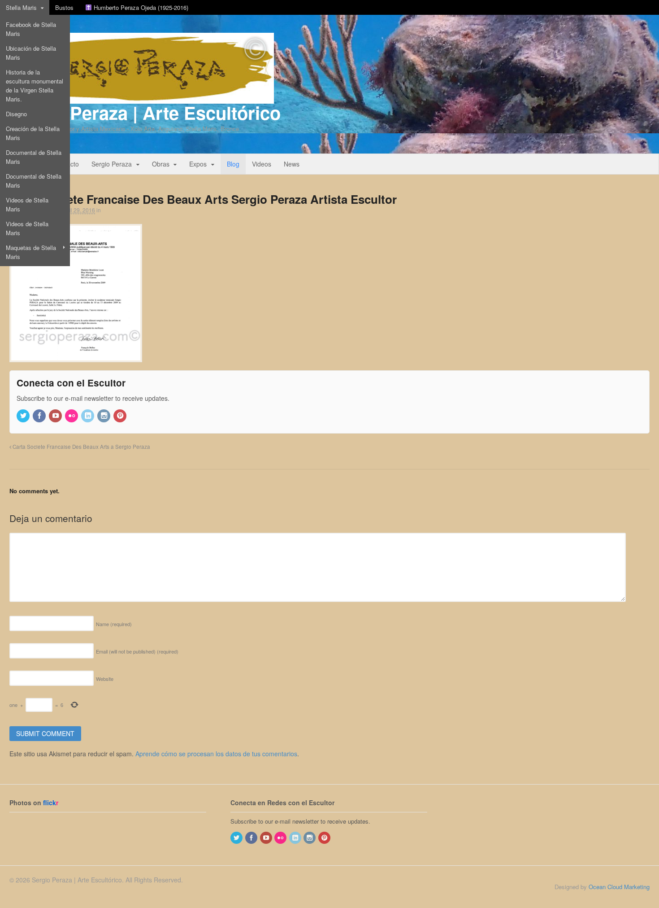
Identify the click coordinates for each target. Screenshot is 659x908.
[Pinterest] (120, 416)
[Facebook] (40, 416)
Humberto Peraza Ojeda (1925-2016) (140, 7)
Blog (233, 163)
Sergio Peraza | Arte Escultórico (145, 112)
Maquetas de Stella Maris (31, 252)
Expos (198, 163)
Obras (160, 163)
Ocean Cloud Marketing (619, 886)
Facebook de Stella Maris (31, 29)
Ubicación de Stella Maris (31, 52)
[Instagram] (104, 416)
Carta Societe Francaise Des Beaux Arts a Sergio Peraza (80, 446)
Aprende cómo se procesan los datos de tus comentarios (216, 753)
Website (104, 678)
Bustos (64, 7)
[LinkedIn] (88, 416)
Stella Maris (21, 7)
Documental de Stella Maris (33, 157)
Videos (261, 163)
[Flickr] (72, 416)
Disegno (16, 114)
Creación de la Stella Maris (33, 133)
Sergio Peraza (111, 163)
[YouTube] (56, 416)
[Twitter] (24, 416)
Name (114, 623)
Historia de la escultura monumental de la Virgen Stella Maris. (34, 85)
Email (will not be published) (137, 651)
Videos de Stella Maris (27, 204)
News (291, 163)
